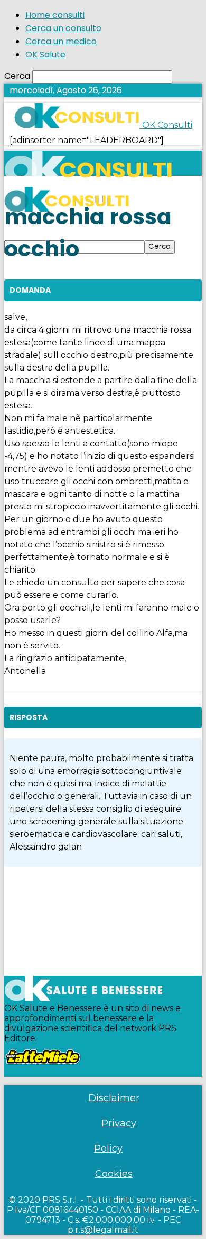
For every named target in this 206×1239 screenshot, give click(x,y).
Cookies (114, 1174)
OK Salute (45, 54)
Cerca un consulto (63, 28)
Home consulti (55, 15)
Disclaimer (113, 1098)
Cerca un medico (61, 41)
